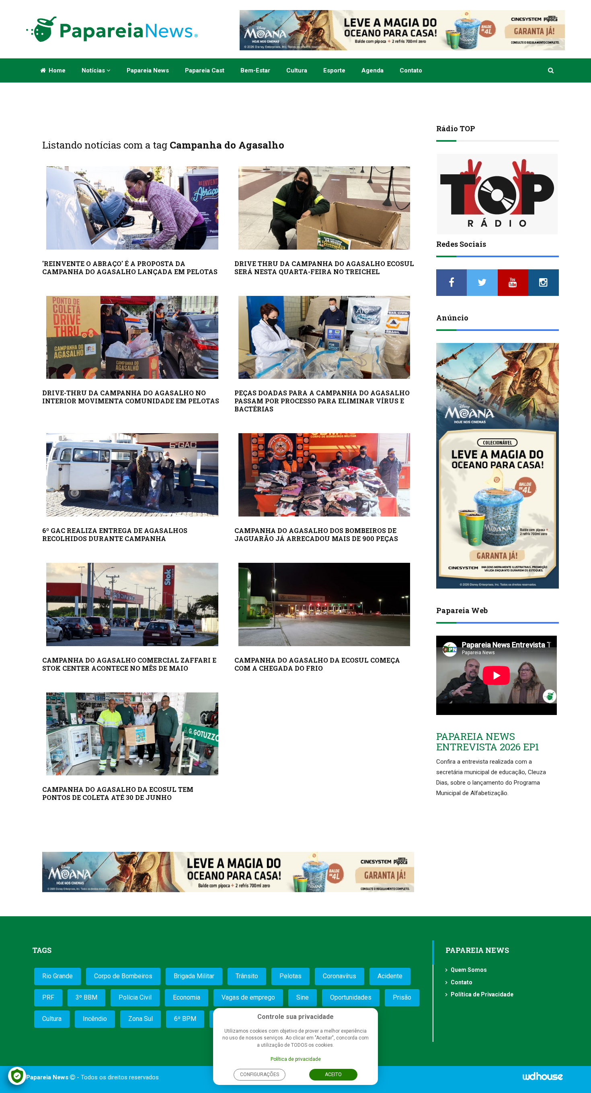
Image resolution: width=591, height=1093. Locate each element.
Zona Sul (140, 1019)
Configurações (259, 1074)
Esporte (334, 70)
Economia (186, 997)
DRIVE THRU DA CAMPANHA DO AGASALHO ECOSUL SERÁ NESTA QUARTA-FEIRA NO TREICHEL (324, 267)
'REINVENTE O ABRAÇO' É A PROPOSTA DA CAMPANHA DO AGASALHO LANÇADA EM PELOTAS (130, 267)
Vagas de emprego (248, 997)
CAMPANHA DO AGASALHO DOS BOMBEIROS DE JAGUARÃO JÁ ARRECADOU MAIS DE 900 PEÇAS (316, 534)
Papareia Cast (204, 70)
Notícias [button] (94, 70)
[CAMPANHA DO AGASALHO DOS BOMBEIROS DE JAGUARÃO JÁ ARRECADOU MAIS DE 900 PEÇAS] (324, 475)
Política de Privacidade (482, 994)
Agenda (372, 70)
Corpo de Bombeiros (123, 976)
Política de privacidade (296, 1059)
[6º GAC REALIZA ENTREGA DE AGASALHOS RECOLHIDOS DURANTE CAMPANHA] (132, 475)
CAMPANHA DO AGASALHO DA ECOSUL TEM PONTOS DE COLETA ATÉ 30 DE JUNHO (117, 793)
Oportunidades (350, 997)
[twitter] (482, 282)
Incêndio (95, 1019)
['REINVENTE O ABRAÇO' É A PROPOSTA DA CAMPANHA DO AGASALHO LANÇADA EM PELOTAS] (132, 208)
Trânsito (247, 976)
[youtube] (513, 282)
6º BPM (185, 1019)
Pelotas (290, 976)
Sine (302, 997)
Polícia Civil (135, 997)
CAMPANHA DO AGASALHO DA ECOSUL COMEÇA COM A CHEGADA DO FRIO (317, 664)
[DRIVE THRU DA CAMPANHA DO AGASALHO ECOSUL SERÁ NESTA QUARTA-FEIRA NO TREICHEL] (324, 208)
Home (56, 70)
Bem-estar (255, 70)
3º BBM (86, 997)
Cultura (296, 70)
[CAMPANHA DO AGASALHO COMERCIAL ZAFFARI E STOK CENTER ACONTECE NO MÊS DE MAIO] (132, 604)
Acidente (390, 976)
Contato (411, 70)
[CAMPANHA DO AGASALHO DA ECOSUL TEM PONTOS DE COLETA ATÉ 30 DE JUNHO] (132, 734)
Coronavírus (339, 976)
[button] (551, 70)
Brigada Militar (194, 976)
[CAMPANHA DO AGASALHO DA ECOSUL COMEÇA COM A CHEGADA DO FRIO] (324, 604)
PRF (48, 997)
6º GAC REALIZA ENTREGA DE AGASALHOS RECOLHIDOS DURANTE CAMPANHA (114, 534)
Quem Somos (469, 970)
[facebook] (451, 282)
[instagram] (543, 282)
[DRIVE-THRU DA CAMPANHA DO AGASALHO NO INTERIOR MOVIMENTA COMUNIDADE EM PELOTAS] (132, 337)
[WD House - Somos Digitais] (543, 1079)
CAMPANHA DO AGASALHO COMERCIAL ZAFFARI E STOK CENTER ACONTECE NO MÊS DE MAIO (129, 664)
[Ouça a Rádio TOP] (497, 194)
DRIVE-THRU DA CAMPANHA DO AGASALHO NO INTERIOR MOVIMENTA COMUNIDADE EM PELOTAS (130, 396)
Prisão (402, 997)
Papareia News (148, 70)
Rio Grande (57, 976)
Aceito (333, 1074)
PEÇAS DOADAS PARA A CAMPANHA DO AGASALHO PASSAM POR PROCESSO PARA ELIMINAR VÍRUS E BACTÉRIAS (322, 400)
